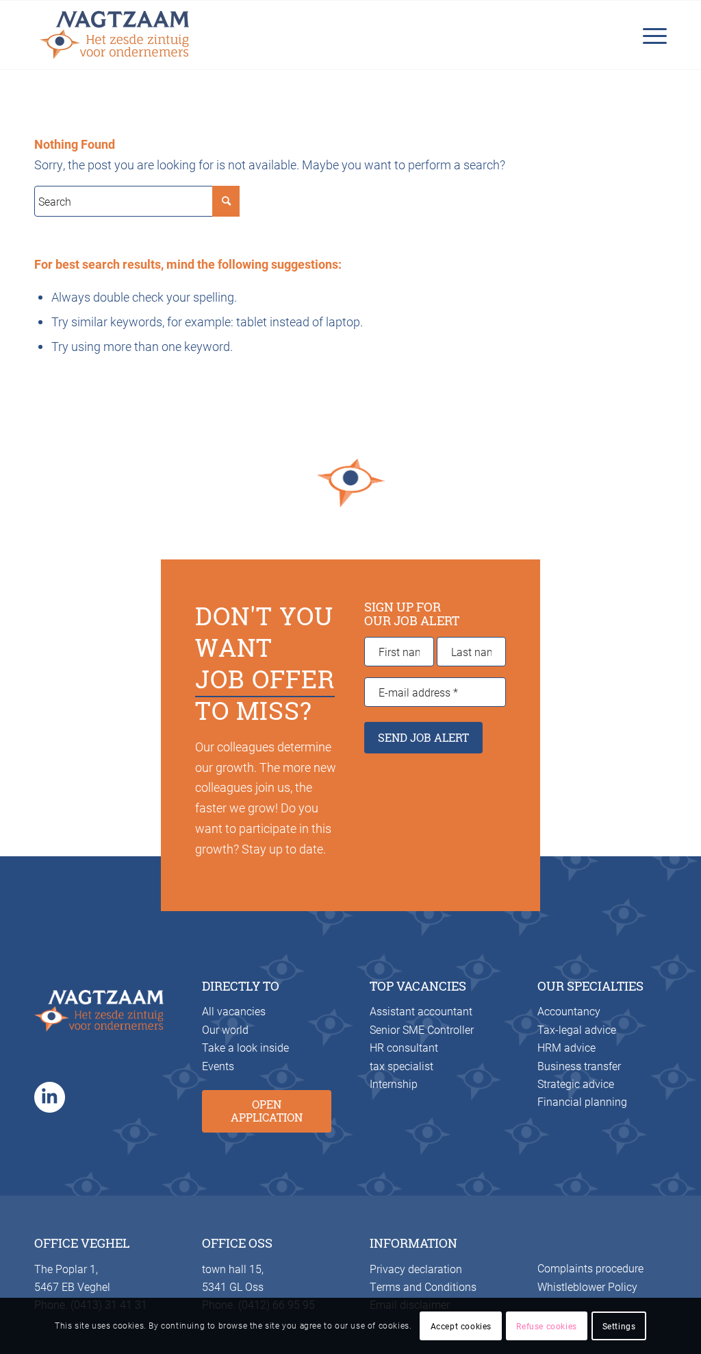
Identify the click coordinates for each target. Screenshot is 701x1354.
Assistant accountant (421, 1011)
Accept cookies (461, 1325)
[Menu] (651, 35)
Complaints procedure (590, 1268)
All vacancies (234, 1011)
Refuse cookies (546, 1325)
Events (218, 1066)
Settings (619, 1325)
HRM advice (566, 1047)
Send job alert (423, 737)
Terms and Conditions (423, 1286)
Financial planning (582, 1101)
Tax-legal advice (576, 1029)
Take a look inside (245, 1047)
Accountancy (568, 1011)
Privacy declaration (416, 1268)
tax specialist (401, 1066)
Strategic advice (575, 1083)
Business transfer (579, 1066)
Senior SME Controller (422, 1029)
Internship (394, 1083)
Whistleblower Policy (587, 1286)
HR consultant (404, 1047)
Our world (225, 1029)
